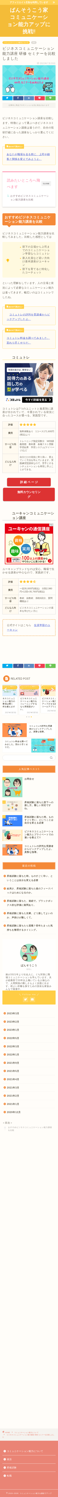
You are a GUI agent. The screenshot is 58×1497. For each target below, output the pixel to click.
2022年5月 (13, 1038)
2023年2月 (13, 1021)
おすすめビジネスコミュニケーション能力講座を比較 (29, 197)
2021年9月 (13, 1062)
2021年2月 (13, 1095)
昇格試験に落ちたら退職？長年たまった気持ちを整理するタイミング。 (30, 927)
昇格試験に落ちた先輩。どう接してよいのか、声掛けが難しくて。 (30, 915)
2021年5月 (13, 1071)
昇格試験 (12, 1467)
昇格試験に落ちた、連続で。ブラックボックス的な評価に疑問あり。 (30, 903)
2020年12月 (14, 1112)
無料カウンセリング (29, 494)
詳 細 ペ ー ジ (29, 482)
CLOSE (46, 184)
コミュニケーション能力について (16, 42)
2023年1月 (13, 1029)
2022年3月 (13, 1046)
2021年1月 (13, 1104)
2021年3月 (13, 1087)
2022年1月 (13, 1054)
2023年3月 (13, 1013)
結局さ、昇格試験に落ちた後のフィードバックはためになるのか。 (30, 890)
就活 (9, 1459)
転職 (9, 1476)
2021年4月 (13, 1079)
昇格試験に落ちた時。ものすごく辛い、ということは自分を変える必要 (30, 878)
